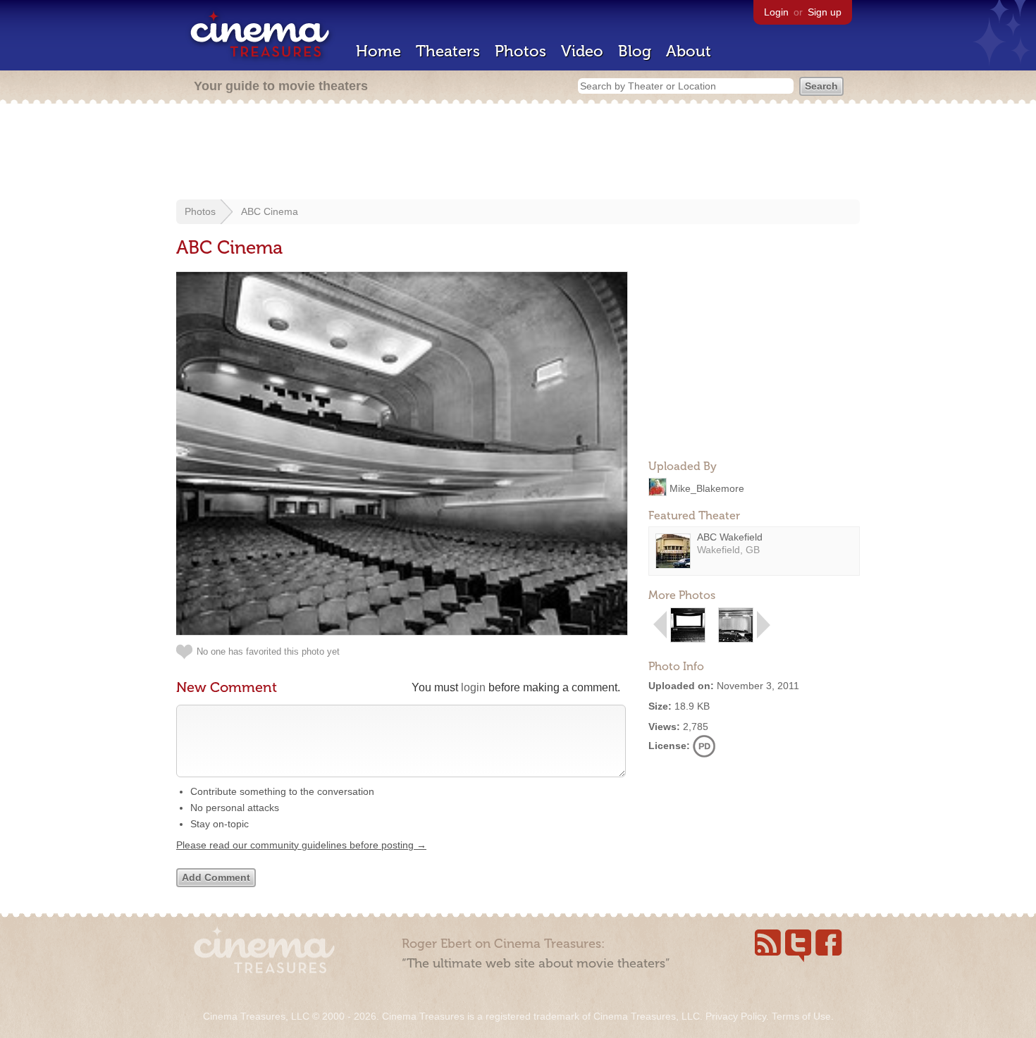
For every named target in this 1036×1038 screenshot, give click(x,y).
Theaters (448, 51)
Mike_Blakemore (707, 487)
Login (776, 12)
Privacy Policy (735, 1016)
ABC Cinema (269, 211)
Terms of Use (801, 1016)
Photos (520, 51)
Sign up (824, 12)
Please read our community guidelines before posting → (301, 845)
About (688, 51)
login (473, 687)
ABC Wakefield (730, 537)
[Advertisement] (518, 153)
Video (582, 51)
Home (378, 51)
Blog (634, 51)
